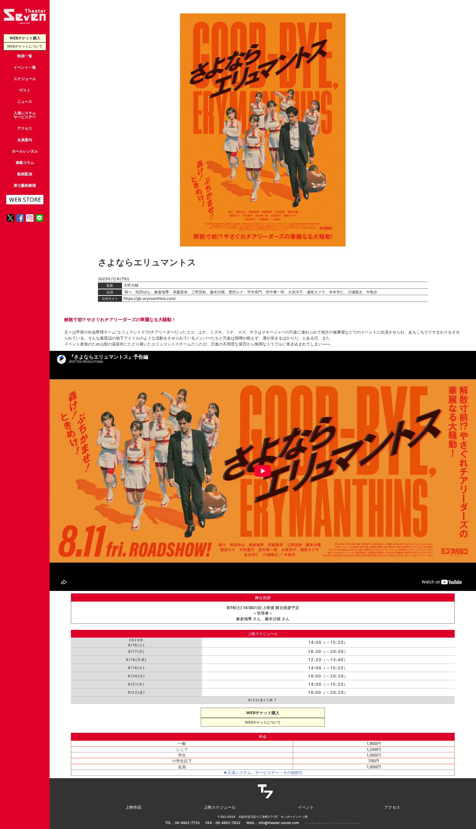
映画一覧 (24, 56)
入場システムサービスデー (25, 115)
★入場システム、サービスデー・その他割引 (263, 772)
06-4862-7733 (187, 823)
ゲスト (24, 90)
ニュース (24, 101)
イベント (306, 807)
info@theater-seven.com (279, 823)
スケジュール (25, 78)
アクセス (24, 128)
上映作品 (133, 807)
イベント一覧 (25, 67)
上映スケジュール (220, 807)
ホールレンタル (25, 151)
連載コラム (25, 162)
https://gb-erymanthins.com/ (149, 298)
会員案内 (24, 139)
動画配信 (24, 174)
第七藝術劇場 (25, 185)
